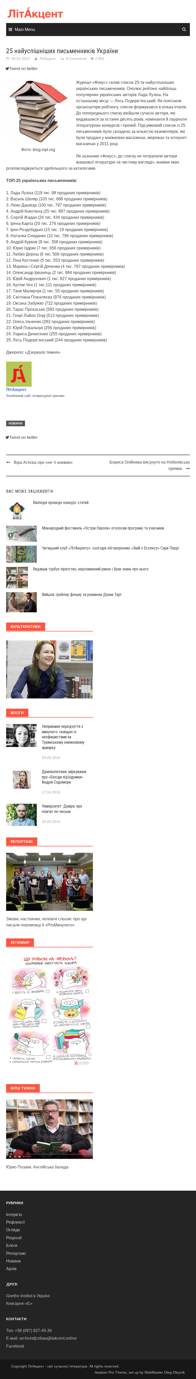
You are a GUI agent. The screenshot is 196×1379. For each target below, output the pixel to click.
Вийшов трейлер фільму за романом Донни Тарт (82, 594)
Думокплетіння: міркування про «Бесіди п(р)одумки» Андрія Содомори (64, 777)
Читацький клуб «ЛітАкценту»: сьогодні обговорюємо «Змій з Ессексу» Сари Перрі (110, 548)
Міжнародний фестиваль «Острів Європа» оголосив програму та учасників (103, 528)
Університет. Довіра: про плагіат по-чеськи (62, 809)
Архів (11, 1269)
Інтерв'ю (14, 1214)
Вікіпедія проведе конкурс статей (61, 502)
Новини (15, 423)
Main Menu (25, 29)
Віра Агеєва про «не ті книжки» (43, 462)
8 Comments (76, 58)
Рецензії (14, 1238)
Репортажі (16, 1253)
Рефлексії (15, 1222)
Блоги (11, 1245)
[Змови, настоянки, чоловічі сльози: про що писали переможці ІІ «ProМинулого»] (49, 881)
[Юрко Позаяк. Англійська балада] (49, 1129)
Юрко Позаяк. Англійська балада (37, 1167)
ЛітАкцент (48, 58)
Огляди (13, 1230)
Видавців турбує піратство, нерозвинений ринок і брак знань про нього (91, 569)
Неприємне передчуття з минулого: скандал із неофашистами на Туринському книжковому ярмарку (63, 737)
